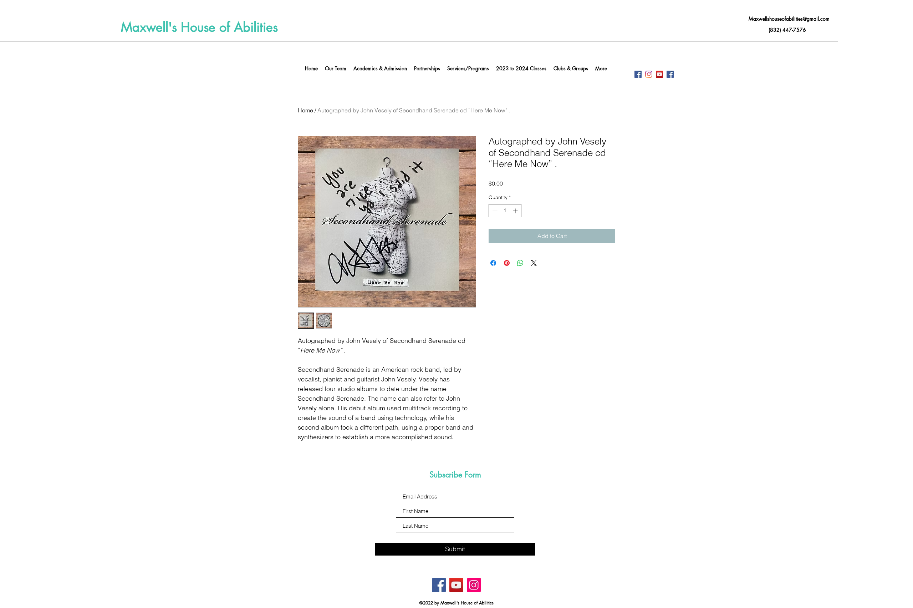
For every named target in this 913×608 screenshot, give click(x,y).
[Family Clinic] (670, 74)
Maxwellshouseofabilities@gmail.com (789, 18)
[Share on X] (534, 263)
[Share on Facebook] (493, 263)
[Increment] (515, 210)
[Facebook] (638, 74)
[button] (468, 68)
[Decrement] (494, 210)
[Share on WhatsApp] (520, 263)
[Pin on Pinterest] (507, 263)
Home (305, 110)
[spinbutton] (505, 210)
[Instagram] (648, 74)
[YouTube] (659, 74)
